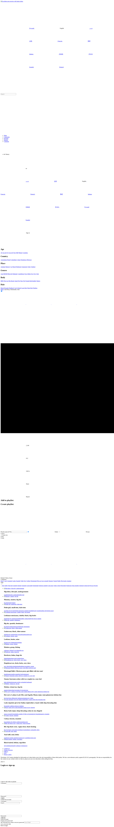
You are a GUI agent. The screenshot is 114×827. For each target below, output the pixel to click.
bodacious (69, 585)
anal (31, 682)
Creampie (9, 581)
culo (5, 650)
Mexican (29, 260)
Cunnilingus (21, 274)
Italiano (90, 194)
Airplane (3, 267)
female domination (25, 626)
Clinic (29, 267)
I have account (4, 819)
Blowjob (10, 274)
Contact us (7, 748)
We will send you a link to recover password (12, 822)
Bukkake (15, 274)
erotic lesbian (17, 698)
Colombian (14, 260)
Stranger (51, 581)
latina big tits (11, 722)
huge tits (25, 722)
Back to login (4, 825)
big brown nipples (36, 618)
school (59, 585)
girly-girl (15, 745)
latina (55, 585)
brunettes (23, 634)
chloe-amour (18, 634)
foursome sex (15, 682)
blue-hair (10, 585)
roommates (24, 698)
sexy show (7, 666)
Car (11, 267)
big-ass (92, 585)
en (26, 168)
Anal (2, 274)
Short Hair (30, 288)
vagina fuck (17, 730)
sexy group (31, 666)
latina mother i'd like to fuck (23, 714)
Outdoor (33, 267)
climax (18, 650)
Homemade (34, 581)
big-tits (96, 585)
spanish (15, 585)
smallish (6, 595)
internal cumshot (43, 585)
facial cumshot (11, 634)
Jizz (25, 581)
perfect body (20, 674)
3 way (14, 650)
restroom (81, 585)
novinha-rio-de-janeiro (10, 610)
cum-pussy (51, 585)
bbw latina (25, 618)
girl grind (6, 745)
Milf (17, 252)
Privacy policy (8, 754)
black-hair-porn (32, 738)
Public (59, 581)
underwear (29, 634)
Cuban (18, 260)
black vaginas (30, 730)
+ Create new (4, 535)
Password (3, 796)
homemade (36, 585)
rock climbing (20, 706)
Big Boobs (11, 281)
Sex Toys (33, 274)
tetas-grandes (75, 585)
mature (13, 602)
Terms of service (8, 750)
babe (20, 642)
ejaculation (10, 626)
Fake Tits (22, 281)
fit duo (5, 706)
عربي (27, 181)
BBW (2, 281)
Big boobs (63, 581)
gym (26, 745)
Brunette (6, 288)
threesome (20, 722)
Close (2, 536)
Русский (86, 207)
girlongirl (16, 642)
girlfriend (19, 618)
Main (2, 289)
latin (13, 642)
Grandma (25, 252)
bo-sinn (14, 738)
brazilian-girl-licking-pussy (47, 610)
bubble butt (21, 595)
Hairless (35, 288)
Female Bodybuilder (30, 281)
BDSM (5, 274)
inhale (5, 634)
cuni (18, 658)
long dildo (11, 698)
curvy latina (30, 698)
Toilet (22, 581)
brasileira (6, 674)
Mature (20, 252)
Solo (37, 274)
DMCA (6, 751)
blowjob (14, 706)
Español (28, 220)
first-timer (63, 585)
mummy (10, 602)
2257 (5, 753)
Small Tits (17, 281)
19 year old (10, 252)
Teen (14, 252)
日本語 (28, 207)
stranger (19, 585)
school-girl (87, 585)
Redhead (11, 288)
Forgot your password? (7, 821)
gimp (14, 626)
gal (27, 666)
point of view (20, 690)
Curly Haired (17, 288)
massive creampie (44, 714)
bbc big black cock (9, 730)
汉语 (55, 181)
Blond (2, 288)
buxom (6, 722)
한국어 (57, 207)
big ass (13, 595)
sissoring (11, 745)
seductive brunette (35, 714)
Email (2, 803)
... (1, 585)
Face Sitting (28, 274)
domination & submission (10, 618)
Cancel (2, 533)
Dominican (24, 260)
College (28, 581)
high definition (8, 682)
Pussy (2, 581)
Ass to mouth (44, 581)
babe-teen (18, 610)
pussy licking (9, 650)
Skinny (38, 281)
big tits (6, 602)
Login (2, 798)
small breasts (12, 714)
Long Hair (24, 288)
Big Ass (6, 281)
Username (3, 783)
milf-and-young (36, 610)
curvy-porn (25, 738)
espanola (24, 585)
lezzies (6, 642)
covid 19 (10, 642)
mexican (11, 674)
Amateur (69, 581)
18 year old (4, 252)
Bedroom (18, 267)
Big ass (39, 581)
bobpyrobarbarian (14, 666)
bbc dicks (36, 730)
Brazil (8, 260)
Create (2, 538)
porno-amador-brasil (26, 610)
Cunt (5, 581)
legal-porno (19, 738)
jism (3, 585)
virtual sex (14, 690)
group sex (6, 714)
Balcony (8, 267)
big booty (6, 698)
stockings (21, 658)
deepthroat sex (23, 666)
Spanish (18, 581)
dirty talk (9, 706)
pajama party (13, 658)
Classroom (24, 267)
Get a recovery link (6, 824)
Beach (14, 267)
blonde (16, 595)
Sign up (3, 817)
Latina (14, 581)
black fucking (23, 730)
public (6, 585)
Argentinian (4, 260)
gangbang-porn (8, 738)
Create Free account (6, 799)
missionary (26, 674)
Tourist (55, 581)
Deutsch (32, 194)
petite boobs (26, 682)
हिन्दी (61, 194)
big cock (21, 682)
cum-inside (30, 585)
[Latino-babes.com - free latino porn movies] (12, 1)
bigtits (8, 658)
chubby (30, 618)
